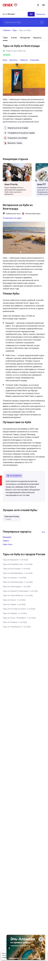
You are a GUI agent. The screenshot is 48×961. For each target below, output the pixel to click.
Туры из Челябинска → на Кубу (17, 627)
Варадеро (7, 537)
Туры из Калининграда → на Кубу (18, 582)
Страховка (34, 60)
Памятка (24, 60)
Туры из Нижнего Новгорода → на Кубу (20, 591)
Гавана (6, 541)
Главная (6, 30)
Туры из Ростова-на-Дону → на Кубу (19, 609)
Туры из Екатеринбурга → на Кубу (18, 573)
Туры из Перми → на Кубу (14, 604)
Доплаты (13, 60)
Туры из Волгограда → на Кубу (16, 568)
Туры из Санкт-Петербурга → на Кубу (19, 618)
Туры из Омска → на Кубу (14, 600)
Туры (14, 30)
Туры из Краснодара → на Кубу (16, 586)
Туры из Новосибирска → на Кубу (18, 595)
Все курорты (43, 532)
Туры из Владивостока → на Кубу (18, 564)
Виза (5, 60)
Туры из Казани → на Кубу (14, 577)
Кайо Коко (7, 544)
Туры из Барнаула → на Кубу (15, 560)
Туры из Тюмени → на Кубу (15, 622)
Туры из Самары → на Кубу (15, 613)
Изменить (40, 14)
